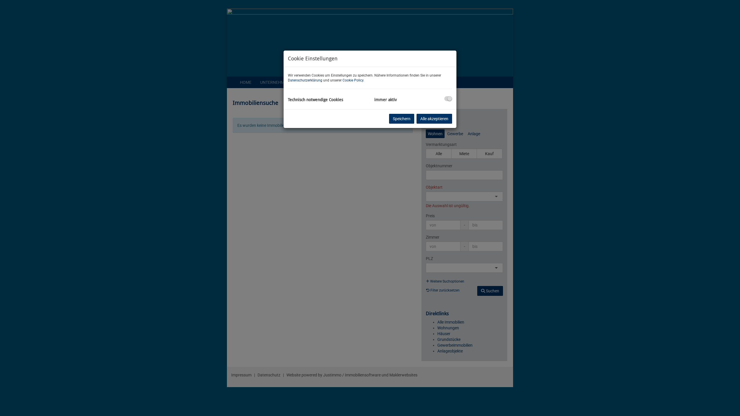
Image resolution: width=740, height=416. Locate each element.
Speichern (401, 118)
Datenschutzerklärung (305, 80)
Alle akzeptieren (434, 118)
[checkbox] (448, 98)
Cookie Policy (353, 80)
